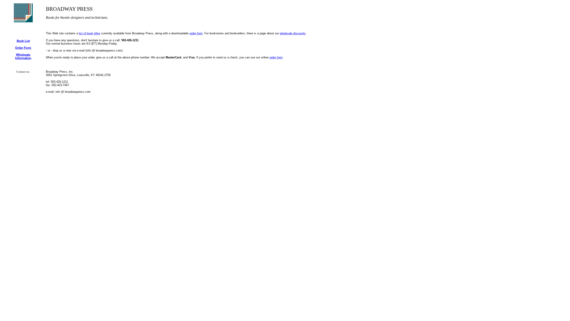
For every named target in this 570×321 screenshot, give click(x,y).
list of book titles (89, 33)
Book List (23, 41)
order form (196, 33)
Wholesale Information (23, 56)
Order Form (23, 47)
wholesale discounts (293, 33)
